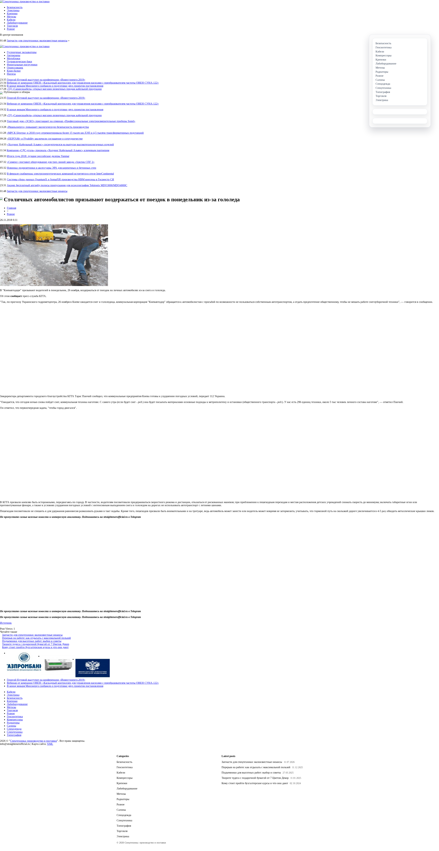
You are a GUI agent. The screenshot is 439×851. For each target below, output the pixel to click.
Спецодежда (14, 728)
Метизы (11, 16)
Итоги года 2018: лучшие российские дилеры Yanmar (38, 156)
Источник (6, 622)
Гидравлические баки (19, 61)
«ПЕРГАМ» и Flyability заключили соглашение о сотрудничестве (45, 138)
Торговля (12, 25)
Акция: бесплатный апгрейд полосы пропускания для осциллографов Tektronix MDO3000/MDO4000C (67, 185)
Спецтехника (14, 731)
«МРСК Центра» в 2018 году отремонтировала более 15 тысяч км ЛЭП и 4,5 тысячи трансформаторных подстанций (75, 132)
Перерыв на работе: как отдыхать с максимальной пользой (36, 637)
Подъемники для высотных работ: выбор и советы (31, 641)
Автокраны (13, 55)
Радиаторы (13, 722)
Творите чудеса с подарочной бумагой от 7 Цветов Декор (35, 644)
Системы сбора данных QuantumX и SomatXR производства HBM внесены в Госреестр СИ (60, 179)
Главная (11, 207)
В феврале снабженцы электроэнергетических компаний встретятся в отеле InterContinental (60, 173)
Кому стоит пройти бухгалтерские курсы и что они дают (35, 647)
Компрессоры (15, 719)
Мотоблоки (13, 58)
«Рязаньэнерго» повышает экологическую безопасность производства (48, 127)
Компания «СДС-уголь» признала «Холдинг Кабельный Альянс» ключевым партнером (58, 150)
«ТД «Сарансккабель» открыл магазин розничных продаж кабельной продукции (54, 88)
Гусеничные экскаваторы (22, 52)
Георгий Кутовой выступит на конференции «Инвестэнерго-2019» (46, 79)
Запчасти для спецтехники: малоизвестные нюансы (37, 40)
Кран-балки (14, 70)
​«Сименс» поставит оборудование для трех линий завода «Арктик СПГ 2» (50, 161)
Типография (14, 735)
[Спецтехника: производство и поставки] (25, 1)
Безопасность (14, 7)
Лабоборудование (17, 22)
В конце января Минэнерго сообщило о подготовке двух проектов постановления (55, 85)
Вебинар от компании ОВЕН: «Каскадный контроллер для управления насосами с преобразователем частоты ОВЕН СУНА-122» (83, 82)
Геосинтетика (15, 716)
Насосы (11, 73)
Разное (11, 28)
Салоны (11, 725)
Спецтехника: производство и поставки (33, 740)
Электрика (13, 10)
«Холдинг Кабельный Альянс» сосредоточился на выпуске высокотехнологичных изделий (60, 144)
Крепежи (12, 13)
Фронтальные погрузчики (22, 64)
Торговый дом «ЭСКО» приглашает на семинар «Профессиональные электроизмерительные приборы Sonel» (71, 121)
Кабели (11, 19)
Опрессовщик (15, 67)
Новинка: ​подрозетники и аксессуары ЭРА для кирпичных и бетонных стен (51, 167)
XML (50, 743)
